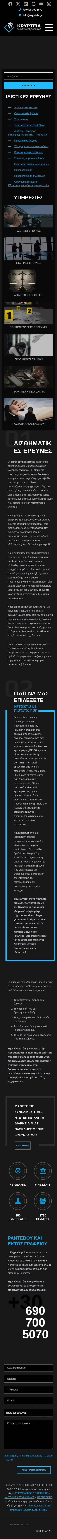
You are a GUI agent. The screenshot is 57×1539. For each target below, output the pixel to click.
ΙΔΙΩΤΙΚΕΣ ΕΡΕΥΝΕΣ (35, 1509)
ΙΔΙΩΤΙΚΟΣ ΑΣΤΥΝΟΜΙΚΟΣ (20, 1497)
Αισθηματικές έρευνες (26, 107)
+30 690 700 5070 (32, 9)
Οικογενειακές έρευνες (26, 113)
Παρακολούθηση (23, 170)
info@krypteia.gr (32, 15)
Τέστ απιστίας (21, 119)
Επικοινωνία (22, 1145)
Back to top (42, 1531)
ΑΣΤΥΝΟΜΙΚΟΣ (23, 1493)
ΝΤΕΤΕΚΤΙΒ (41, 1493)
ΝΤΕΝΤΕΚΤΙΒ (45, 1497)
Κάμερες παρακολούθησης (28, 152)
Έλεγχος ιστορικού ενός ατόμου (31, 146)
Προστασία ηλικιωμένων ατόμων (31, 164)
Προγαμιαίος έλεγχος (25, 140)
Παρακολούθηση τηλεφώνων (29, 176)
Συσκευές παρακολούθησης (29, 158)
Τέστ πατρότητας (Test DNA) (29, 125)
